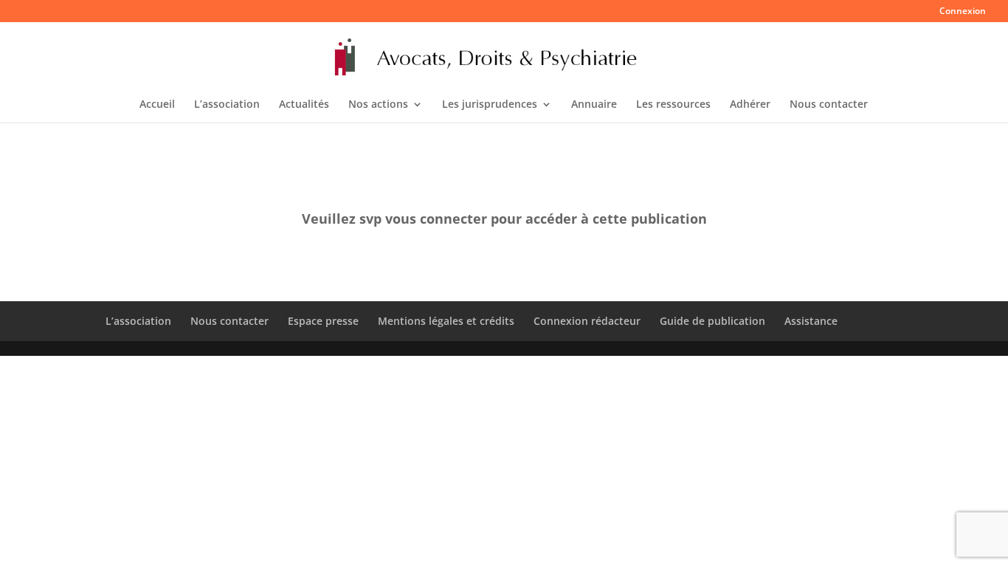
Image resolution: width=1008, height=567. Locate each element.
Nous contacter (829, 105)
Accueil (157, 105)
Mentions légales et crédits (446, 321)
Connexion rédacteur (587, 321)
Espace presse (323, 321)
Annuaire (594, 105)
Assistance (811, 321)
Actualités (304, 105)
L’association (227, 105)
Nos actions (378, 105)
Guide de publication (712, 321)
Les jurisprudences (489, 105)
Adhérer (750, 105)
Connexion (962, 12)
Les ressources (673, 105)
